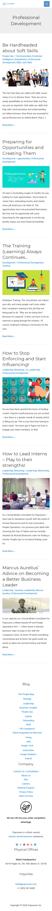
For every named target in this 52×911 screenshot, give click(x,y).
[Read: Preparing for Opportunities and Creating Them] (26, 176)
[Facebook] (17, 845)
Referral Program (26, 788)
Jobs (28, 741)
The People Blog (26, 694)
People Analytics (28, 754)
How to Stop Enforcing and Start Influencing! (24, 358)
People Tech (27, 745)
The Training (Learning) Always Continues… (21, 251)
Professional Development (30, 262)
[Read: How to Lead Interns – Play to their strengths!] (26, 493)
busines (19, 590)
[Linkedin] (35, 845)
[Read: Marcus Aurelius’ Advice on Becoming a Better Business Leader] (26, 605)
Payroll (28, 758)
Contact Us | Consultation (26, 771)
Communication (23, 56)
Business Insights (28, 707)
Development (8, 158)
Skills (18, 62)
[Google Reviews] (31, 845)
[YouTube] (28, 845)
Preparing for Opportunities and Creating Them (23, 147)
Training (6, 265)
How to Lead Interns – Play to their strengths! (24, 459)
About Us (26, 775)
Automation (28, 750)
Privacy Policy (26, 792)
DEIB (28, 724)
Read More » (8, 124)
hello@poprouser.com (26, 884)
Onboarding (28, 720)
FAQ (26, 779)
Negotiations (21, 59)
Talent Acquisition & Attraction (27, 732)
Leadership (7, 369)
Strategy (27, 699)
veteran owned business (20, 836)
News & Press (26, 796)
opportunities (24, 158)
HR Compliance (27, 728)
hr (27, 369)
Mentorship (43, 470)
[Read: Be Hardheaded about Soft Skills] (26, 77)
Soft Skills (27, 62)
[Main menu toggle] (47, 4)
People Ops (8, 56)
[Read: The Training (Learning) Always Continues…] (26, 282)
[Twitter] (20, 845)
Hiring (28, 737)
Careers (26, 783)
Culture (28, 716)
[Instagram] (24, 845)
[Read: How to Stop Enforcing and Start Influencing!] (26, 390)
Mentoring (19, 369)
